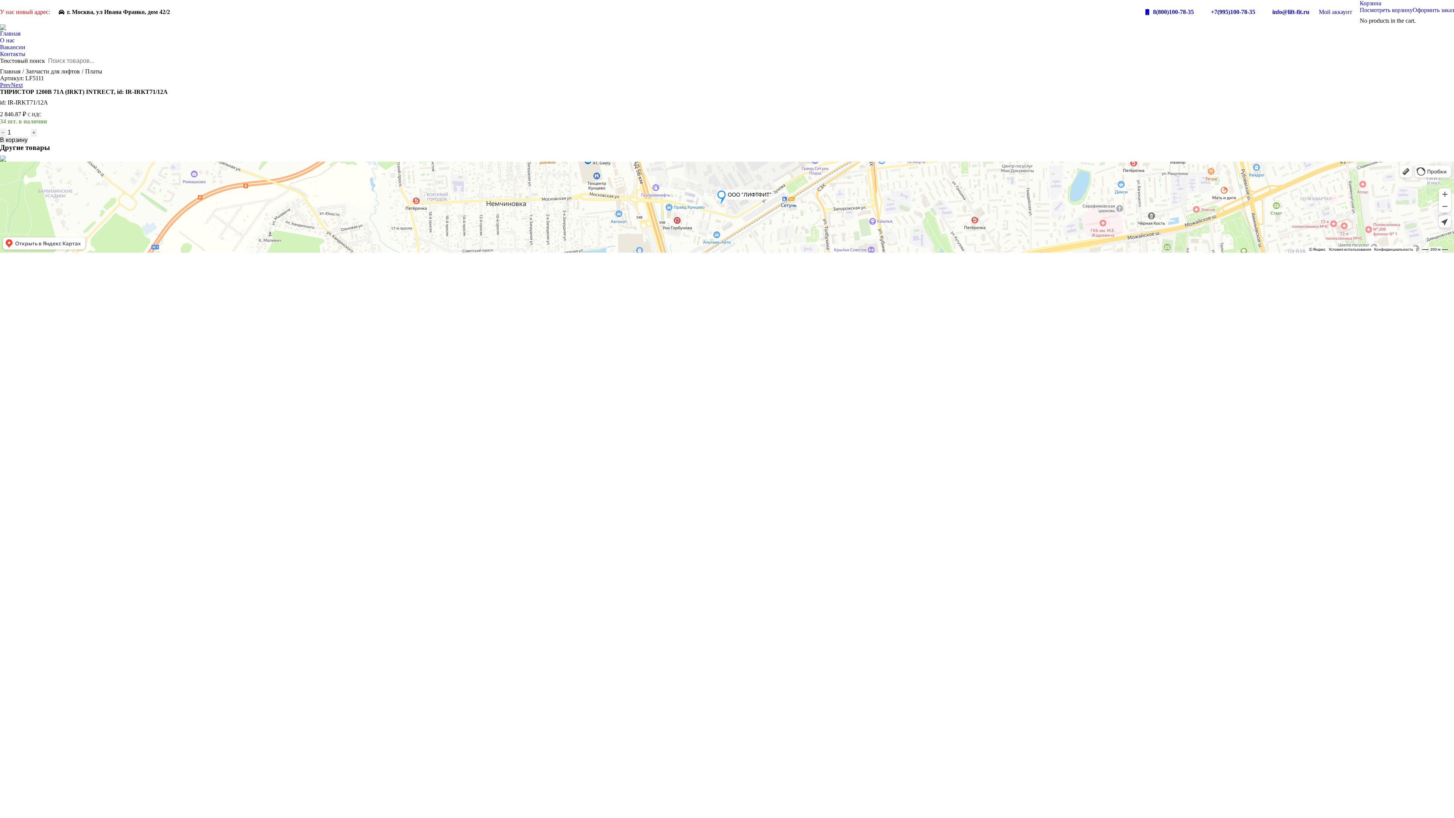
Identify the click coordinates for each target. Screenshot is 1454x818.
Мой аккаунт (1335, 12)
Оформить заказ (1433, 10)
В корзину (14, 140)
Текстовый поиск (22, 61)
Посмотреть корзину (1386, 10)
